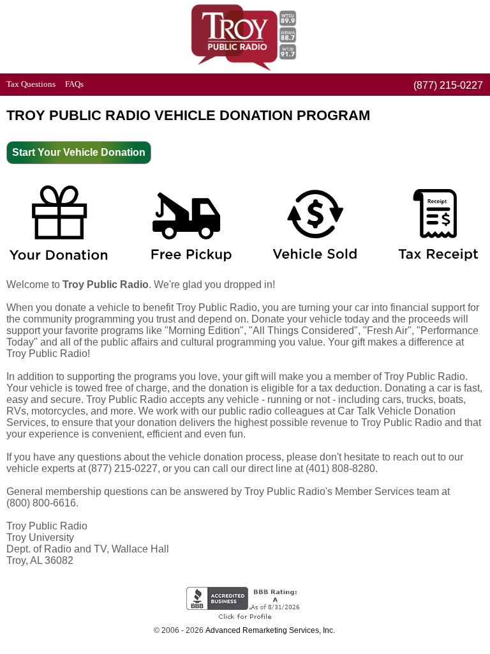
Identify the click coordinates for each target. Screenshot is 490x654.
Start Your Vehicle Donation (78, 152)
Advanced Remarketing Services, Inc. (270, 630)
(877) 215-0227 (448, 85)
